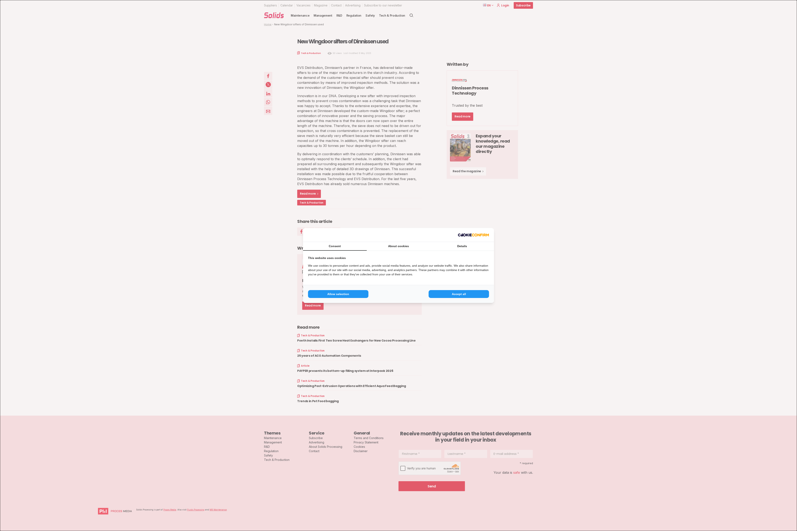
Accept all (459, 294)
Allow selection (338, 294)
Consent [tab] (335, 246)
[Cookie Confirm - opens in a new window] (473, 235)
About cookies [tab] (398, 246)
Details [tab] (462, 246)
